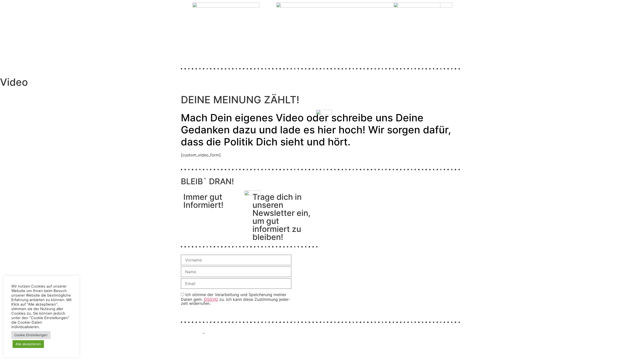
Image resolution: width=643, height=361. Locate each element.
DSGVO (211, 299)
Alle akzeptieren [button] (28, 344)
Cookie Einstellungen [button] (30, 335)
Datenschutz (218, 333)
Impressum (191, 333)
